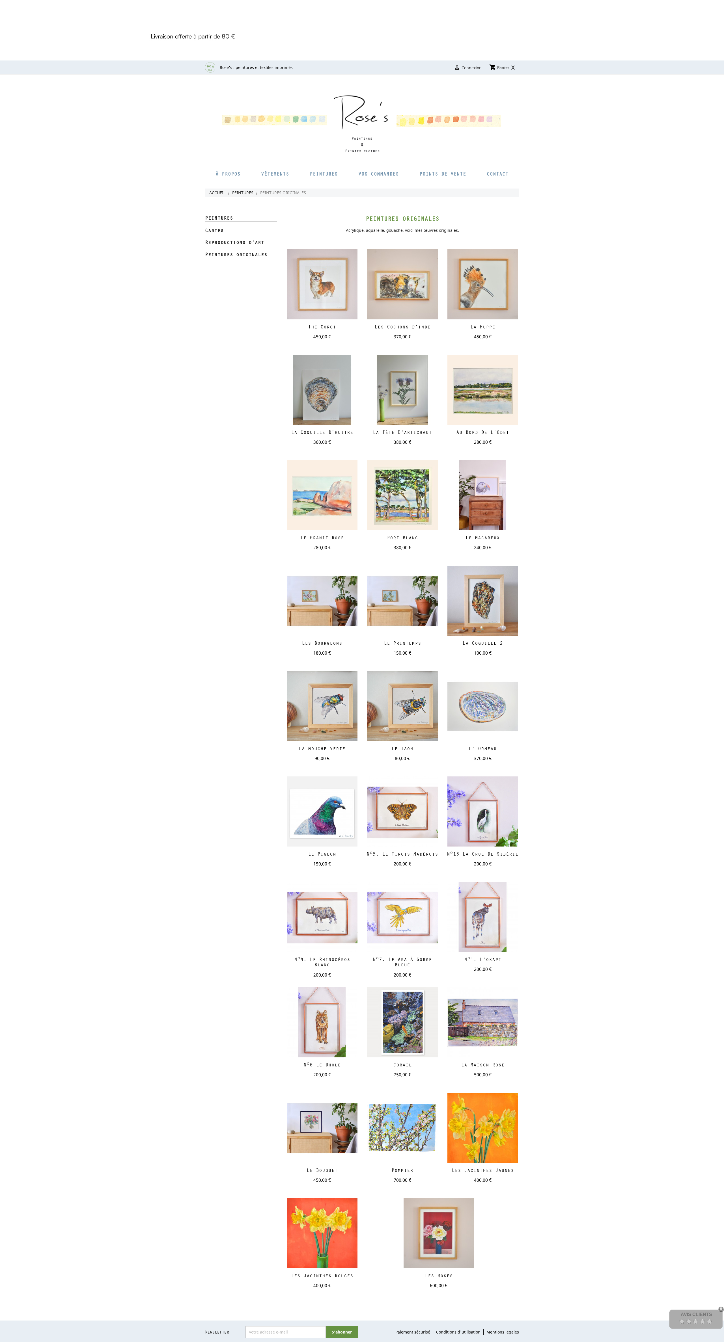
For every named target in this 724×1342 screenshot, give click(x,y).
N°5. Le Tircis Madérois (402, 853)
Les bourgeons (322, 642)
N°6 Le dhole (322, 1064)
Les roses (439, 1275)
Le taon (402, 748)
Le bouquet (322, 1170)
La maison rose (483, 1064)
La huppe (482, 326)
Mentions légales (502, 1332)
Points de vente (442, 173)
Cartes (214, 231)
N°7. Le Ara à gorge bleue (402, 962)
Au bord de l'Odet (482, 432)
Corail (402, 1064)
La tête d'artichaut (402, 432)
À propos (228, 173)
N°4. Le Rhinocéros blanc (322, 962)
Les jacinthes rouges (322, 1275)
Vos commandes (378, 173)
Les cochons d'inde (402, 326)
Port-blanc (402, 537)
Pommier (402, 1170)
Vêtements (275, 173)
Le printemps (402, 642)
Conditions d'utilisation (458, 1332)
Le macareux (483, 537)
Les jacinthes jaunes (483, 1170)
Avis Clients (696, 1314)
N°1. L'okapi (482, 959)
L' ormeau (483, 748)
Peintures (324, 173)
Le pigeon (322, 853)
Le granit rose (322, 537)
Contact (497, 173)
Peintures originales (236, 255)
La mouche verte (322, 748)
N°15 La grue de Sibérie (482, 853)
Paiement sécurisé (412, 1332)
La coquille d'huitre (322, 432)
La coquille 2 (482, 642)
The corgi (322, 326)
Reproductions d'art (234, 242)
